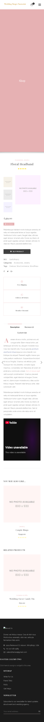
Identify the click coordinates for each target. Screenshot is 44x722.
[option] (8, 182)
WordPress (34, 266)
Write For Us (8, 677)
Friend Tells (8, 681)
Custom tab (22, 333)
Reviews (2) (29, 327)
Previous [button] (7, 177)
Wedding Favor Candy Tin (22, 599)
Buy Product (18, 251)
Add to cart (22, 534)
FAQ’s (6, 685)
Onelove (12, 266)
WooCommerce (23, 266)
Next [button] (7, 212)
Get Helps (7, 689)
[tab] (15, 326)
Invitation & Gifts (22, 595)
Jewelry (26, 160)
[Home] (15, 4)
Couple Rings (22, 530)
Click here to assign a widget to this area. (15, 665)
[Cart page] (32, 5)
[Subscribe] (39, 711)
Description (14, 327)
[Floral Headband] (4, 271)
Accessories (19, 160)
